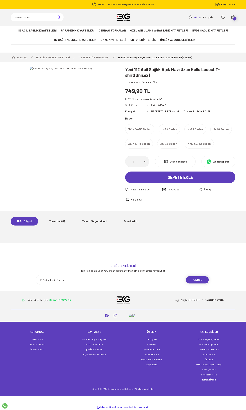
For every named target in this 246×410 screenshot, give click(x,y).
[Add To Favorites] (143, 189)
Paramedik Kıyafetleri (209, 344)
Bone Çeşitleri (209, 369)
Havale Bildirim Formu (151, 359)
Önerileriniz (131, 221)
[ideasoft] (104, 407)
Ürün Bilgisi (24, 221)
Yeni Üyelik (151, 339)
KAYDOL (197, 279)
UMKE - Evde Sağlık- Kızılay (209, 364)
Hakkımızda (37, 339)
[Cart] (233, 17)
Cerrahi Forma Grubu (209, 349)
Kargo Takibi (152, 364)
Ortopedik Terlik (209, 374)
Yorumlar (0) (57, 221)
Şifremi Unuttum (152, 349)
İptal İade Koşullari (94, 349)
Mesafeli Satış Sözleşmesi (94, 339)
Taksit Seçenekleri (94, 221)
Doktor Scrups (209, 354)
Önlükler (209, 359)
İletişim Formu (37, 349)
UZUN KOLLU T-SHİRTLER (196, 111)
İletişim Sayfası (37, 344)
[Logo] (123, 17)
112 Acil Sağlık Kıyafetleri (209, 339)
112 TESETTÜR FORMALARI (165, 111)
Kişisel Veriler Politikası (94, 354)
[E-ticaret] (122, 407)
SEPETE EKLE (180, 177)
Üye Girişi (151, 344)
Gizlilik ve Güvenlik (94, 344)
